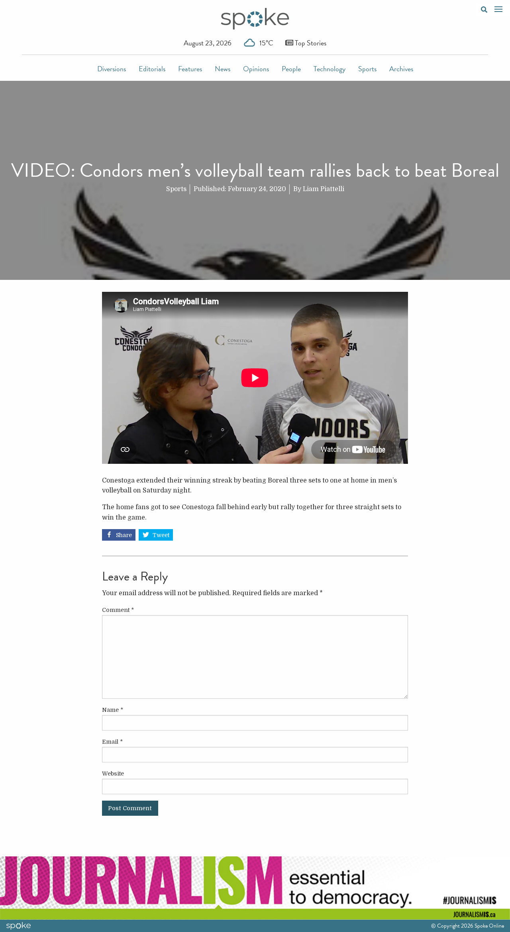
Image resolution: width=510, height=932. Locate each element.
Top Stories (309, 42)
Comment (118, 610)
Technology (329, 68)
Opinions (256, 68)
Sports (367, 68)
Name (112, 710)
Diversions (111, 68)
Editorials (152, 68)
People (291, 68)
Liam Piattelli (323, 189)
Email (112, 742)
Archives (401, 68)
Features (190, 68)
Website (113, 773)
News (222, 68)
